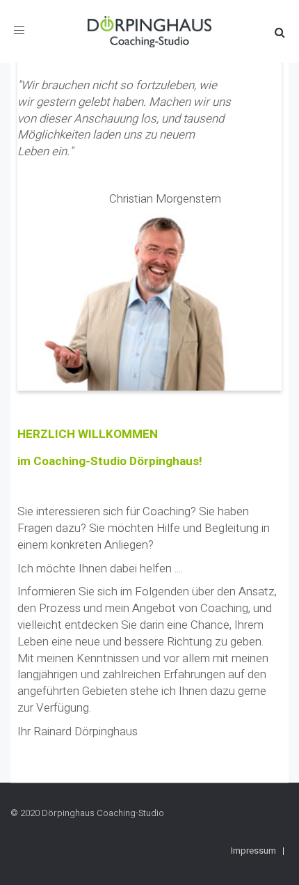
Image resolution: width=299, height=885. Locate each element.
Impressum (253, 850)
